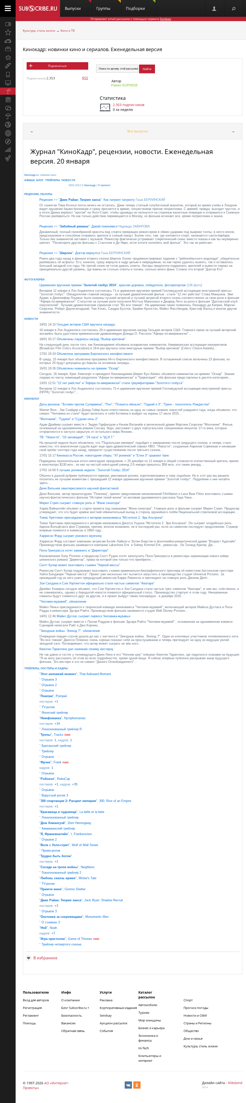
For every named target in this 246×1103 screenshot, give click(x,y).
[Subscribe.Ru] (38, 8)
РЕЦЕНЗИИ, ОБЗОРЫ (38, 194)
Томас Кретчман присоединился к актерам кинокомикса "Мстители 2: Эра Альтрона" (101, 517)
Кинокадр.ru (31, 174)
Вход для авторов (36, 1000)
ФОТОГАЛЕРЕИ (34, 279)
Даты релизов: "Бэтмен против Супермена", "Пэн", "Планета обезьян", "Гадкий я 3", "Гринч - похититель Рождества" (124, 404)
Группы (103, 8)
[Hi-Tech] (8, 74)
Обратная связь (73, 1031)
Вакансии (68, 1023)
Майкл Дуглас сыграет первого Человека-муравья (84, 616)
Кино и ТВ (68, 31)
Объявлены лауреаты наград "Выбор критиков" (82, 339)
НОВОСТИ (68, 180)
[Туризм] (8, 141)
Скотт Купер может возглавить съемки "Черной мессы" (79, 565)
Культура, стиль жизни (39, 31)
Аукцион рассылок (114, 1023)
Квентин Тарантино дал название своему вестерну (76, 649)
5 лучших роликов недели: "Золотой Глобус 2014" (84, 470)
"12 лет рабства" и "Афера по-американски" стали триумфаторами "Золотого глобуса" (111, 383)
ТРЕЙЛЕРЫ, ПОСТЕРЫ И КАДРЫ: (46, 668)
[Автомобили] (8, 40)
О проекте (104, 185)
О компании (70, 1000)
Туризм (143, 1012)
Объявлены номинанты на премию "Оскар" (79, 368)
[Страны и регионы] (8, 133)
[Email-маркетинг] (8, 158)
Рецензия (46, 200)
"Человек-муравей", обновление (62, 601)
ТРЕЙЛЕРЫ (52, 180)
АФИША (29, 180)
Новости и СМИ (195, 1015)
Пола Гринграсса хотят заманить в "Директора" (73, 550)
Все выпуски (137, 131)
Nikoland (235, 1082)
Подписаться (57, 66)
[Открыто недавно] (8, 32)
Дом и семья (193, 1038)
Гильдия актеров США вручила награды (77, 324)
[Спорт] (8, 124)
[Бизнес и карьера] (8, 49)
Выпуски (73, 8)
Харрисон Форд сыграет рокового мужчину (70, 536)
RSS (85, 78)
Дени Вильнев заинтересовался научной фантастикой (78, 488)
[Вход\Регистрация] (214, 8)
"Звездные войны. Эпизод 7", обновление (69, 631)
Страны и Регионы (197, 1023)
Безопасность (71, 1015)
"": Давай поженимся (88, 226)
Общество (191, 1031)
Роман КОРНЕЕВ (124, 85)
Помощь (29, 1023)
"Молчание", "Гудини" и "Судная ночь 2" (68, 419)
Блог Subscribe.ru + (75, 1008)
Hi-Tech (143, 1048)
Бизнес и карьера (151, 1028)
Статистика (113, 98)
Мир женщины (149, 1020)
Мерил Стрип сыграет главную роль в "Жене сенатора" (79, 503)
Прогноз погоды (196, 1008)
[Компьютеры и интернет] (8, 82)
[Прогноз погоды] (8, 116)
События (106, 1031)
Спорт (188, 1000)
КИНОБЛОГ (31, 398)
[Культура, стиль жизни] (8, 91)
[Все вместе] (8, 24)
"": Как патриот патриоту (97, 200)
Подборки (135, 8)
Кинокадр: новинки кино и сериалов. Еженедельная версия (92, 49)
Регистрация (32, 1008)
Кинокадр (90, 185)
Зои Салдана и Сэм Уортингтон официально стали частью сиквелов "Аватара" (96, 583)
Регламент (31, 1015)
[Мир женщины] (8, 66)
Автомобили (147, 1005)
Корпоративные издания (118, 1008)
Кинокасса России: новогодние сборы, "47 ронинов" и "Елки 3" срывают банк (104, 455)
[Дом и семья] (8, 57)
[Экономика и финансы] (8, 150)
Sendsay (106, 1015)
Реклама (106, 1000)
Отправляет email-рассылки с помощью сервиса (131, 19)
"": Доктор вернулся (79, 253)
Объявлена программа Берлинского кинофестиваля (86, 354)
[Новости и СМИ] (8, 99)
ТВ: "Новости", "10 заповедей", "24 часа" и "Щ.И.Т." (77, 437)
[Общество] (8, 108)
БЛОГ (40, 180)
